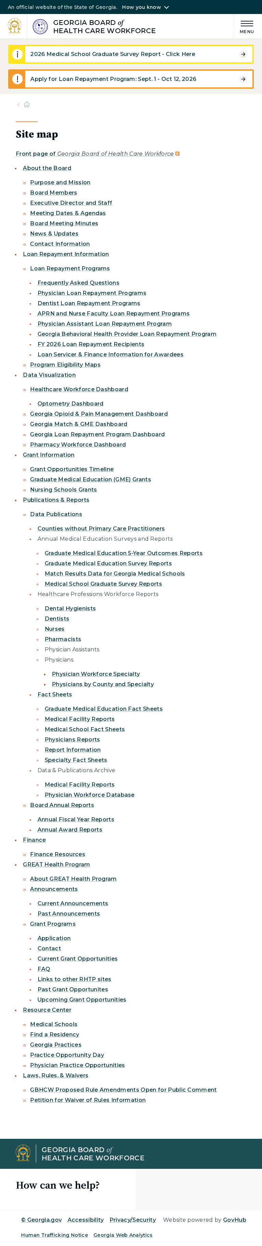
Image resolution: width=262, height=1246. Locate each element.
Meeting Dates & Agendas (68, 213)
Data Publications (56, 514)
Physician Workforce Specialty (96, 674)
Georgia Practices (55, 1045)
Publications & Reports (56, 500)
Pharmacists (63, 639)
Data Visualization (49, 375)
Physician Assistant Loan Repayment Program (105, 324)
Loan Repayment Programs (70, 268)
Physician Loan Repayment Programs (92, 293)
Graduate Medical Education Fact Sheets (104, 709)
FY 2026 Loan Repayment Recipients (91, 344)
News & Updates (54, 233)
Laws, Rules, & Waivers (55, 1075)
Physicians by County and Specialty (103, 684)
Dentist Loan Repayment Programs (89, 303)
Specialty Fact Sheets (76, 760)
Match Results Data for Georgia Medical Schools (115, 573)
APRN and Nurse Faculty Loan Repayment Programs (114, 313)
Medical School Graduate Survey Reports (103, 584)
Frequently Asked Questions (78, 283)
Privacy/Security (133, 1220)
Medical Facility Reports (80, 719)
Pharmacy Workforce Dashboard (78, 444)
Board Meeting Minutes (64, 223)
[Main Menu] (244, 26)
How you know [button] (141, 7)
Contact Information (60, 244)
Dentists (57, 618)
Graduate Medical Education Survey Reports (108, 563)
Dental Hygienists (70, 608)
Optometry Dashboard (71, 403)
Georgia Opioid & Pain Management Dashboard (99, 414)
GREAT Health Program (56, 864)
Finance (34, 840)
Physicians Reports (72, 739)
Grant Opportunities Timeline (72, 469)
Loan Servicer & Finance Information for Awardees (111, 354)
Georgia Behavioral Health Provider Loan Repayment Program (127, 334)
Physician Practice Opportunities (77, 1065)
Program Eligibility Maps (65, 365)
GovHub (234, 1220)
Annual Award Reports (70, 829)
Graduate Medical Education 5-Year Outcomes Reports (124, 553)
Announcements (54, 889)
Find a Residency (54, 1034)
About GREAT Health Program (73, 879)
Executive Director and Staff (71, 203)
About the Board (47, 168)
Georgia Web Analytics (123, 1235)
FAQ (44, 969)
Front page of (95, 154)
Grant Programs (52, 924)
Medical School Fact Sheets (85, 729)
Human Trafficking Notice (54, 1235)
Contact (49, 948)
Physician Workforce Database (90, 795)
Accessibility (86, 1220)
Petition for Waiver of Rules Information (88, 1100)
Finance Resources (57, 854)
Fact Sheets (55, 694)
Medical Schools (53, 1024)
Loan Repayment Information (66, 254)
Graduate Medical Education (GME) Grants (90, 479)
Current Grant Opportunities (78, 958)
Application (54, 938)
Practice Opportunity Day (67, 1055)
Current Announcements (73, 903)
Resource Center (47, 1010)
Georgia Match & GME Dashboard (78, 424)
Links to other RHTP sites (75, 979)
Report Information (73, 750)
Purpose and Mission (60, 182)
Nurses (55, 629)
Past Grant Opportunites (73, 989)
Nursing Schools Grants (63, 489)
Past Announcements (69, 913)
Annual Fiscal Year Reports (76, 819)
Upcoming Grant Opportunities (82, 999)
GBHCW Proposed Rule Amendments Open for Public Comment (123, 1090)
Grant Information (48, 455)
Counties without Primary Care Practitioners (101, 528)
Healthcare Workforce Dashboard (79, 389)
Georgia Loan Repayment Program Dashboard (97, 434)
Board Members (53, 192)
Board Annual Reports (62, 805)
